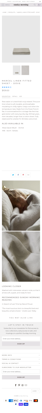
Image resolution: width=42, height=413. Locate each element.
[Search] (35, 5)
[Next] (38, 39)
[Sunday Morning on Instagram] (22, 385)
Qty (3, 144)
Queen (11, 138)
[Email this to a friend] (28, 175)
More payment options (21, 163)
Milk (3, 131)
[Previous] (4, 39)
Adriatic (15, 131)
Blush (14, 128)
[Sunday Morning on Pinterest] (19, 385)
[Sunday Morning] (21, 5)
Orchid (21, 128)
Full (4, 138)
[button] (6, 87)
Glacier (9, 128)
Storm (9, 131)
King (19, 138)
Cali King (26, 138)
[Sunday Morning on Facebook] (15, 385)
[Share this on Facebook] (18, 175)
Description (6, 96)
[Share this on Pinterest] (23, 175)
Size (20, 96)
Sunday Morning (23, 396)
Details (14, 96)
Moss (4, 128)
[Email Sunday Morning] (26, 385)
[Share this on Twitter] (13, 175)
